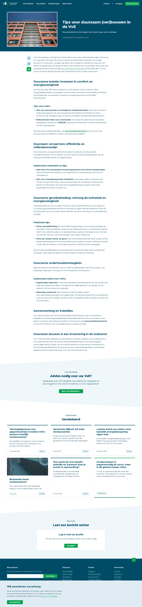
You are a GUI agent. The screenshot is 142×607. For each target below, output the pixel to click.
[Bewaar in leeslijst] (29, 58)
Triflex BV (12, 494)
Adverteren (118, 574)
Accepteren (15, 602)
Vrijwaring (117, 580)
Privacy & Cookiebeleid (49, 596)
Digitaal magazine (94, 580)
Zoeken (107, 4)
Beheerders (67, 4)
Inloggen (119, 4)
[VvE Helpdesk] (29, 69)
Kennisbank (41, 4)
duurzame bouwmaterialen (73, 69)
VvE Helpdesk (28, 4)
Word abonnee (132, 4)
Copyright (117, 577)
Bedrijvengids (54, 4)
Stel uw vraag (67, 574)
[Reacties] (29, 63)
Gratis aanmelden (94, 574)
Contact (117, 571)
